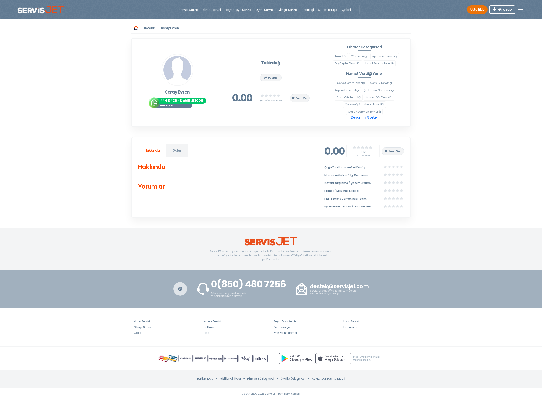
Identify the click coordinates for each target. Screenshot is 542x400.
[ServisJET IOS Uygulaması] (333, 358)
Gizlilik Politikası (230, 379)
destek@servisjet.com (339, 286)
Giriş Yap (505, 9)
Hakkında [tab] (152, 150)
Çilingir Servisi (287, 9)
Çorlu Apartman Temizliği (364, 111)
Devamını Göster (364, 117)
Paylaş (272, 77)
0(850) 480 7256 (248, 284)
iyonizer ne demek (285, 333)
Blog (206, 333)
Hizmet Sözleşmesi (260, 379)
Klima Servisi (212, 9)
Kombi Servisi (188, 9)
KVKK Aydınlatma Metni (328, 379)
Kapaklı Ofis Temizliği (379, 97)
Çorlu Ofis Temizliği (349, 97)
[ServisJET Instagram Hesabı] (180, 289)
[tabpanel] (224, 177)
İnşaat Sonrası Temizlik (379, 63)
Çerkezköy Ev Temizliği (351, 83)
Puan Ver (301, 98)
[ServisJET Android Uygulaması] (297, 358)
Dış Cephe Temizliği (347, 63)
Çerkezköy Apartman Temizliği (364, 104)
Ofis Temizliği (359, 56)
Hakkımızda (205, 379)
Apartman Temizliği (384, 56)
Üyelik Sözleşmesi (293, 379)
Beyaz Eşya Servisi (238, 9)
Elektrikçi (308, 9)
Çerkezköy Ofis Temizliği (379, 90)
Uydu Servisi (264, 9)
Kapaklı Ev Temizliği (347, 90)
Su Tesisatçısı (328, 9)
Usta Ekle (477, 9)
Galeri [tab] (177, 150)
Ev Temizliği (339, 56)
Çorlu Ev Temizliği (381, 83)
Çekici (346, 9)
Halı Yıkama (350, 327)
